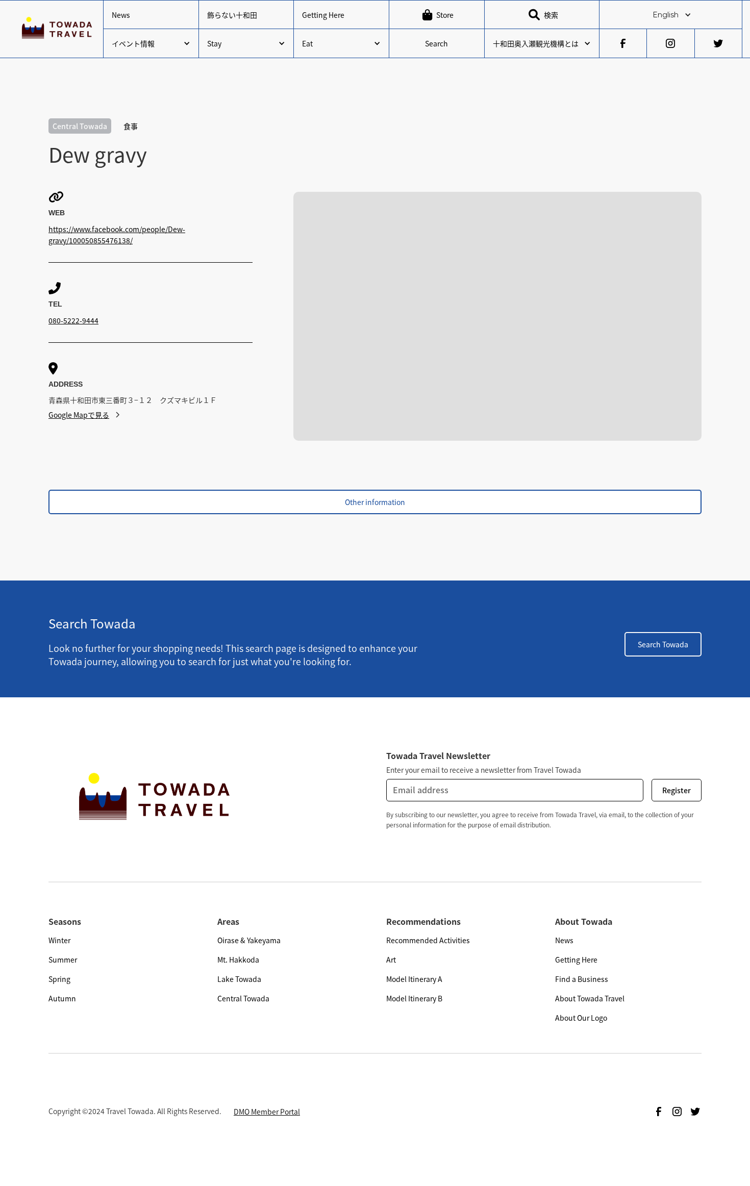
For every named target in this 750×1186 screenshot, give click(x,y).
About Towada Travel (589, 998)
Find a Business (581, 979)
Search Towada (663, 644)
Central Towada (243, 998)
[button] (670, 15)
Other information (375, 502)
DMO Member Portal (267, 1111)
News (121, 15)
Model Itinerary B (414, 998)
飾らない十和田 (232, 15)
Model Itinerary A (414, 979)
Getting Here (323, 15)
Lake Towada (239, 979)
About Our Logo (581, 1018)
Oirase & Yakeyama (249, 940)
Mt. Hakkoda (238, 959)
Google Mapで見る (78, 415)
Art (391, 959)
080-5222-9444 (73, 320)
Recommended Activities (428, 940)
